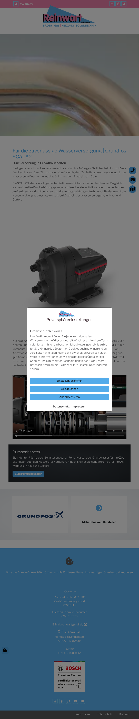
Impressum (79, 406)
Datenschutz (61, 406)
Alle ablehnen (69, 388)
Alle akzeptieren (69, 397)
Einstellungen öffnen (69, 380)
